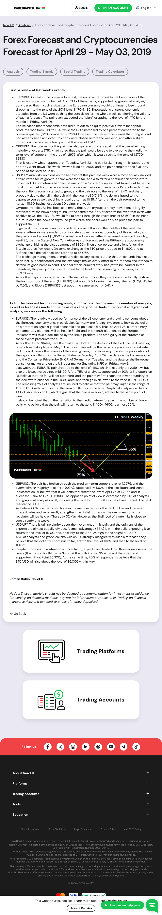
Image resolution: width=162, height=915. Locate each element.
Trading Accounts (100, 699)
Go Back (20, 614)
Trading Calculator (110, 71)
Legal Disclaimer (83, 829)
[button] (5, 8)
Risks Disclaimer (57, 829)
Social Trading (75, 71)
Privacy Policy (108, 829)
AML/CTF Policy (132, 829)
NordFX (8, 25)
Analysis (24, 25)
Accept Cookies (81, 908)
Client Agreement (30, 829)
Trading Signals (42, 71)
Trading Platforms (100, 651)
